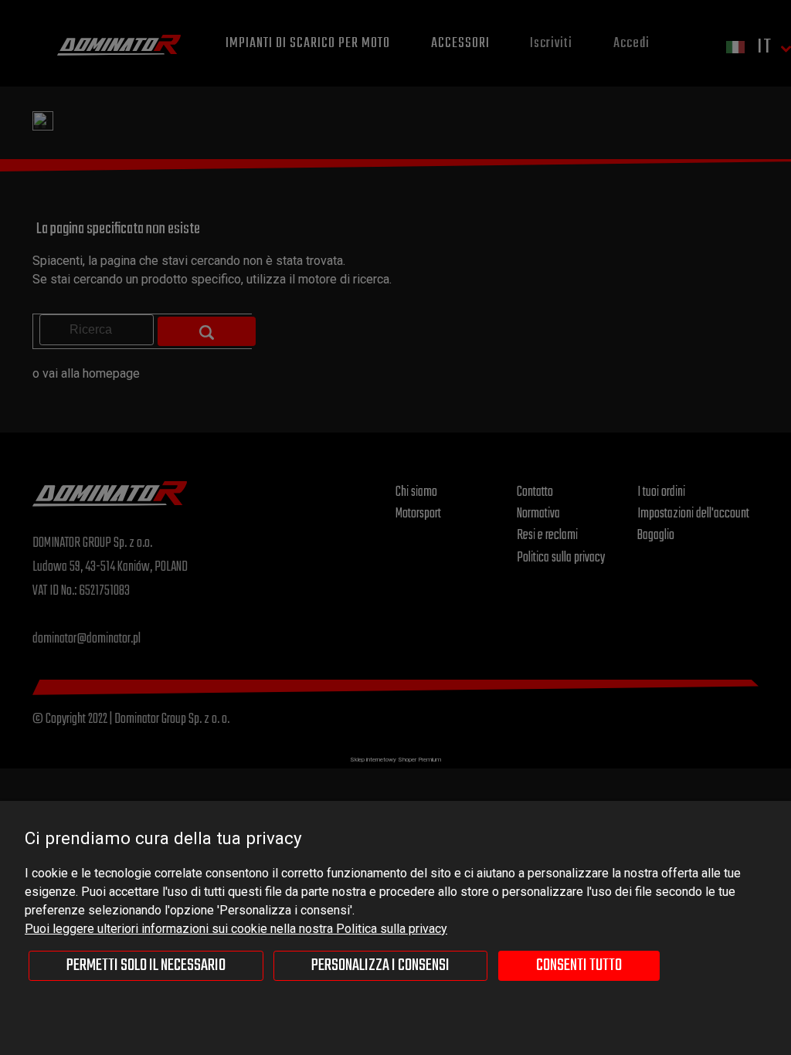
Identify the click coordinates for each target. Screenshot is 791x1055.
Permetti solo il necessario (146, 965)
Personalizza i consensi (380, 965)
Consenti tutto (579, 965)
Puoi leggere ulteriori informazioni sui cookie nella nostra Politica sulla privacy (236, 928)
